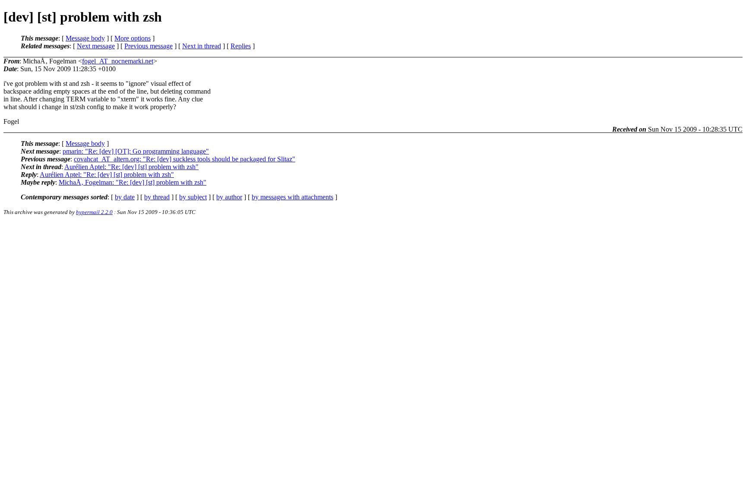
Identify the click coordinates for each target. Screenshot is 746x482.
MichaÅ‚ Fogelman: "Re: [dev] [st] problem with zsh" (132, 182)
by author (229, 197)
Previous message (148, 46)
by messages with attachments (292, 197)
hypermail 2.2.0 (94, 212)
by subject (193, 197)
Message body (85, 38)
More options (132, 38)
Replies (241, 46)
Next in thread (201, 46)
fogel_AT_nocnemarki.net (117, 61)
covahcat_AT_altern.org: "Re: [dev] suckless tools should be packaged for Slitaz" (184, 159)
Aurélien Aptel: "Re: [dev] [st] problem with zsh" (131, 166)
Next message (96, 46)
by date (125, 197)
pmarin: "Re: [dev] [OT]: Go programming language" (136, 151)
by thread (157, 197)
